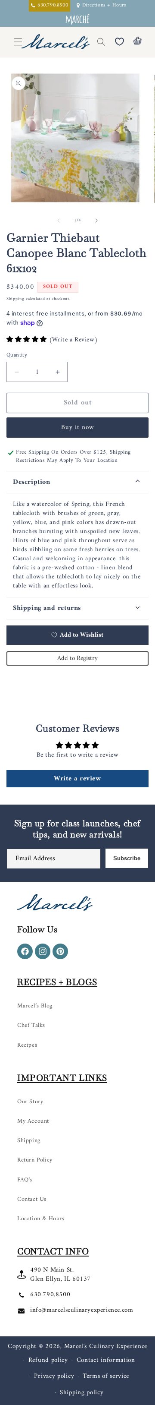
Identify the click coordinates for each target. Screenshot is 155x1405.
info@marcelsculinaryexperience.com (81, 1310)
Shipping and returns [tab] (47, 608)
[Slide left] (58, 220)
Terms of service (106, 1376)
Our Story (30, 1101)
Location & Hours (41, 1218)
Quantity (16, 355)
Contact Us (31, 1199)
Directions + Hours (104, 5)
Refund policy (48, 1360)
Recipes (27, 1045)
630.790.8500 (50, 1295)
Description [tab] (31, 482)
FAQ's (24, 1180)
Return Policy (35, 1160)
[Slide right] (96, 220)
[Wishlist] (119, 41)
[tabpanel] (77, 545)
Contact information (106, 1360)
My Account (33, 1121)
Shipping (15, 299)
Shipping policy (82, 1393)
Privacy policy (54, 1376)
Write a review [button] (77, 779)
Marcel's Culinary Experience (106, 1346)
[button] (101, 42)
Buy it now (77, 427)
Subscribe (126, 858)
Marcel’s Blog (35, 1006)
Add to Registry (77, 658)
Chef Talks (31, 1025)
